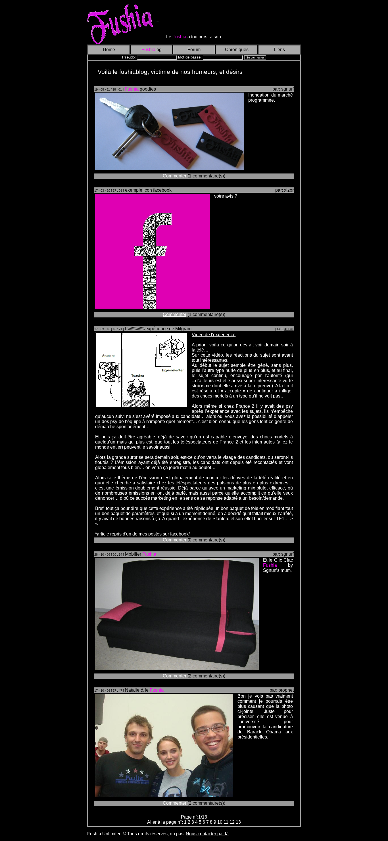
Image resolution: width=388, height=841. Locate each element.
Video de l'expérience (213, 334)
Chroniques (237, 49)
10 (220, 822)
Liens (279, 49)
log (151, 49)
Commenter (174, 175)
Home (109, 49)
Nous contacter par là (207, 833)
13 (238, 822)
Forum (194, 49)
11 (227, 822)
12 (233, 822)
